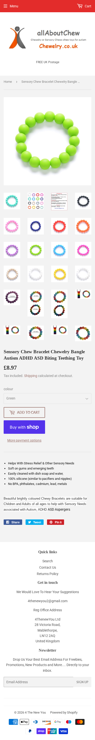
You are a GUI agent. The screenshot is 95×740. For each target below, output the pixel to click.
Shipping (30, 376)
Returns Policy (47, 574)
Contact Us (47, 567)
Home (8, 81)
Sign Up (82, 682)
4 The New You (35, 712)
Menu (14, 6)
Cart (87, 6)
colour (8, 389)
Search (47, 561)
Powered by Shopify (63, 712)
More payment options (24, 440)
